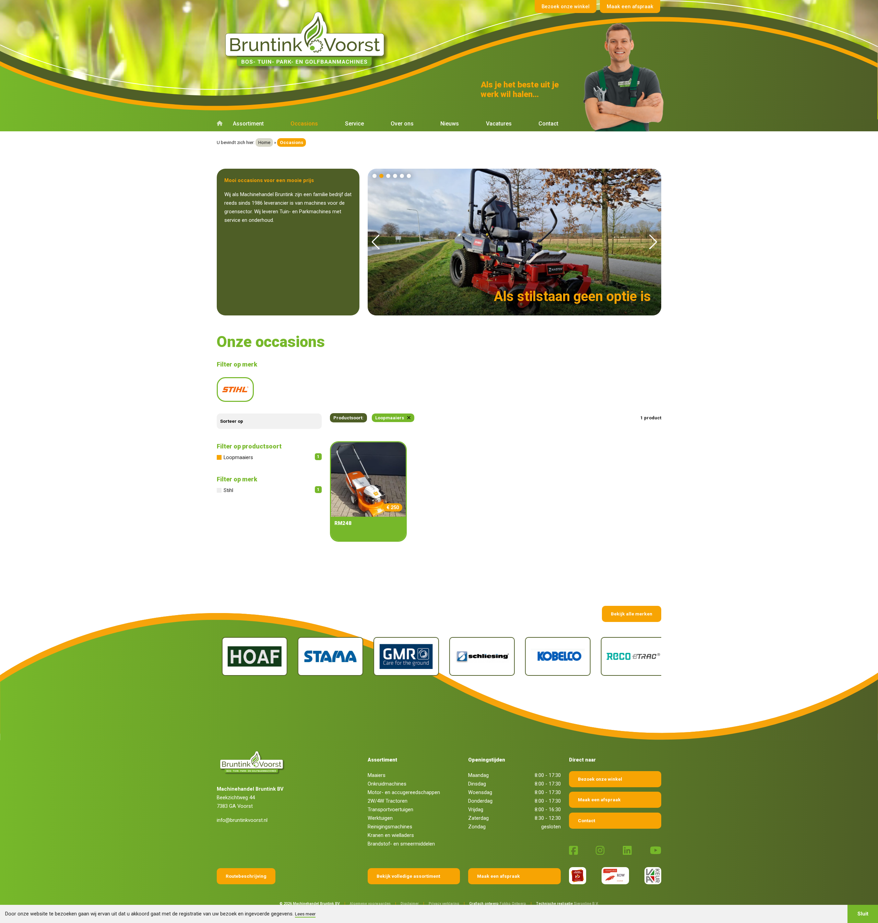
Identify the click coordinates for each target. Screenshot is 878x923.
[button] (374, 176)
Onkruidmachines (387, 784)
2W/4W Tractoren (387, 801)
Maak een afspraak (630, 6)
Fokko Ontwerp (513, 903)
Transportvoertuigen (390, 809)
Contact (548, 123)
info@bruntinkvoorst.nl (242, 820)
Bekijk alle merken (631, 613)
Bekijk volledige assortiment (408, 876)
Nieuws (449, 123)
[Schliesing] (404, 656)
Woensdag (480, 792)
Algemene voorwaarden (370, 903)
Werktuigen (380, 818)
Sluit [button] (862, 914)
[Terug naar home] (307, 39)
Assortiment (248, 123)
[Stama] (252, 656)
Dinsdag (477, 784)
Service (354, 123)
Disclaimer (410, 903)
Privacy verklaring (444, 903)
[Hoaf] (631, 656)
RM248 (343, 523)
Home (264, 142)
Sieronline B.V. (586, 903)
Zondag (477, 827)
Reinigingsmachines (390, 827)
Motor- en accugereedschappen (404, 792)
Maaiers (376, 775)
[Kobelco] (480, 656)
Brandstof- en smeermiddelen (401, 844)
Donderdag (480, 801)
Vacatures (499, 123)
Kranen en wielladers (391, 835)
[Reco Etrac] (555, 656)
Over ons (402, 123)
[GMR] (328, 656)
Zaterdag (478, 818)
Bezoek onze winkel (566, 6)
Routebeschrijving (246, 876)
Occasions (304, 123)
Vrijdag (475, 809)
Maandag (478, 775)
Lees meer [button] (305, 913)
